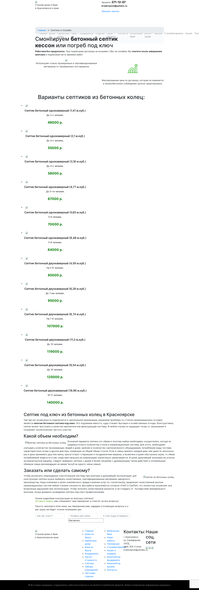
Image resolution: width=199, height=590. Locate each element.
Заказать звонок (110, 11)
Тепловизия (113, 543)
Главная (41, 30)
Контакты (112, 569)
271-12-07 (119, 2)
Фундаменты (91, 553)
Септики (89, 563)
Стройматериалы (116, 547)
